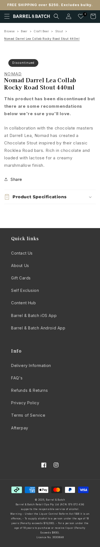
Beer (24, 31)
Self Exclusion (25, 290)
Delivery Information (31, 365)
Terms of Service (28, 415)
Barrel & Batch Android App (38, 328)
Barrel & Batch (55, 499)
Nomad (13, 74)
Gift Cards (21, 278)
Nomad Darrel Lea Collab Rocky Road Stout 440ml (42, 38)
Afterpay (19, 428)
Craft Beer (41, 31)
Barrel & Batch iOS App (34, 315)
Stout (59, 31)
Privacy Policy (25, 402)
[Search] (56, 16)
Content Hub (23, 302)
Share (16, 179)
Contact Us (22, 253)
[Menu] (7, 16)
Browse (9, 31)
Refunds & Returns (29, 390)
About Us (20, 265)
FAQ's (17, 378)
